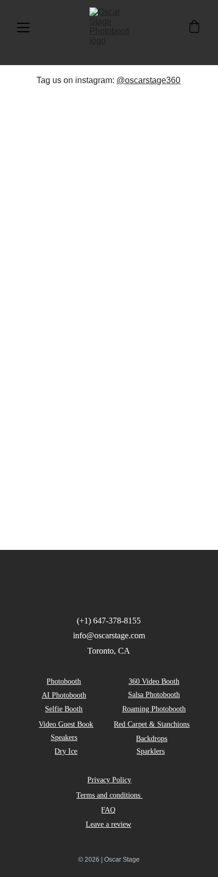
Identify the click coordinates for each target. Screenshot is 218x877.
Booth (74, 709)
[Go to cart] (194, 27)
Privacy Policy (109, 780)
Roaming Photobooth (154, 709)
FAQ (108, 810)
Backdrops (151, 739)
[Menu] (23, 27)
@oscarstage (141, 80)
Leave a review (108, 824)
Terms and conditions (109, 795)
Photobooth (64, 681)
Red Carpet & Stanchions (151, 724)
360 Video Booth (154, 681)
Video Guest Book (66, 724)
